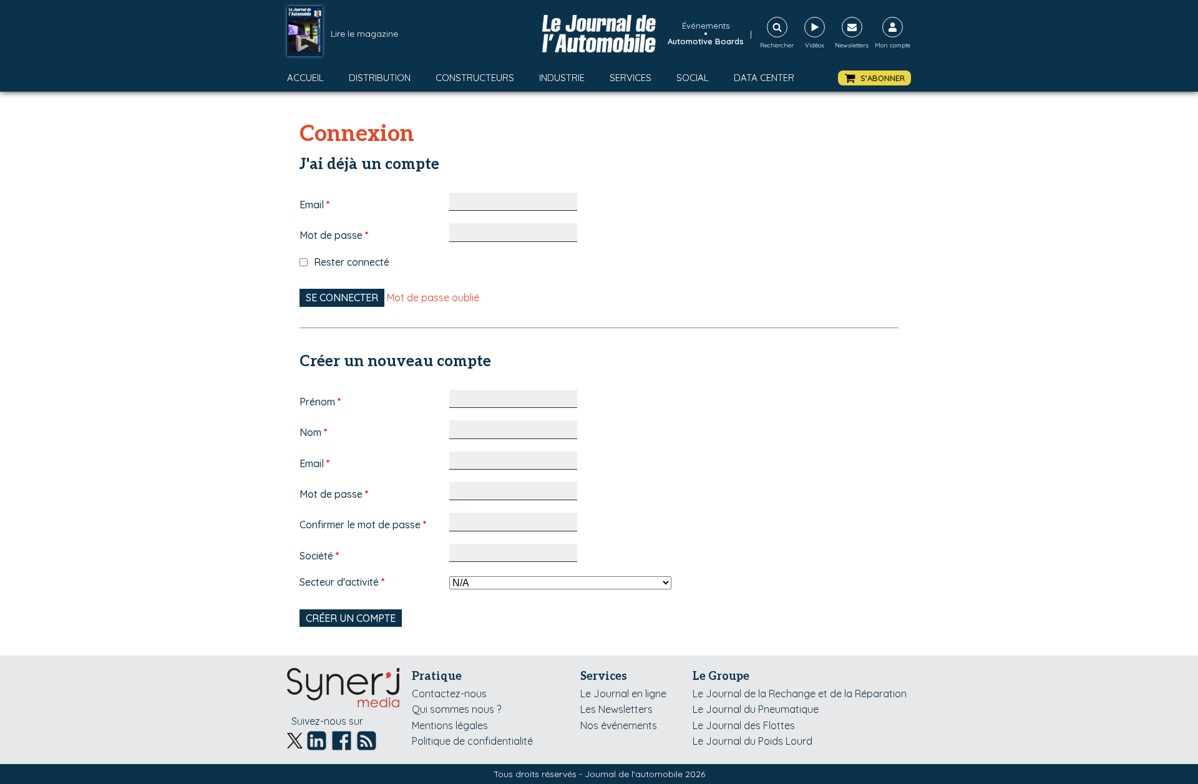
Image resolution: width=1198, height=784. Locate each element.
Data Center (764, 78)
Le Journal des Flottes (744, 725)
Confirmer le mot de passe (363, 524)
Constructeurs (475, 78)
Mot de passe (334, 235)
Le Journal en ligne (623, 693)
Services (630, 78)
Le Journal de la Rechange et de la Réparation (800, 693)
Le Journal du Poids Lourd (752, 741)
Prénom (320, 401)
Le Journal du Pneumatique (756, 709)
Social (692, 78)
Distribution (380, 78)
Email (315, 204)
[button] (874, 78)
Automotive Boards (706, 41)
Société (319, 555)
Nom (314, 432)
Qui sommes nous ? (456, 709)
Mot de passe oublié (433, 297)
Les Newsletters (616, 709)
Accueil (305, 78)
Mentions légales (450, 725)
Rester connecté (351, 262)
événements (705, 26)
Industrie (562, 78)
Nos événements (618, 725)
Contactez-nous (449, 693)
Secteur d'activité (342, 582)
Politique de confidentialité (472, 741)
